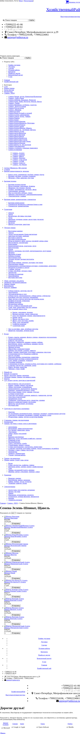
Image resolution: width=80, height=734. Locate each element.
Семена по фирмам (15, 150)
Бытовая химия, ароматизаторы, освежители (20, 199)
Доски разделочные (15, 339)
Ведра (10, 463)
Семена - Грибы (14, 103)
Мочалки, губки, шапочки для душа (21, 178)
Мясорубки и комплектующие (19, 349)
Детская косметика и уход (17, 294)
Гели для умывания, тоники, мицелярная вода (28, 316)
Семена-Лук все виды (16, 108)
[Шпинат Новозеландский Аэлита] (17, 562)
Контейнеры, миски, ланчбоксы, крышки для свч (25, 344)
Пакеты (7, 379)
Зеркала (11, 213)
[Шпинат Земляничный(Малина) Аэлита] (19, 526)
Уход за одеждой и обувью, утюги (20, 193)
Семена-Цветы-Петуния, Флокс (19, 141)
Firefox (70, 724)
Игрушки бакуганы (15, 277)
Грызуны (11, 412)
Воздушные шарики (15, 231)
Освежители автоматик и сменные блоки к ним (25, 204)
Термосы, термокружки (16, 453)
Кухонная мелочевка (15, 345)
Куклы (10, 249)
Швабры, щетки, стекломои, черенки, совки (24, 472)
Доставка (11, 67)
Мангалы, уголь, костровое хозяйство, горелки (25, 438)
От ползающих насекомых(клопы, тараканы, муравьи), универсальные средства (36, 413)
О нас (10, 76)
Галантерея (8, 209)
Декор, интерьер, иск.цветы (14, 281)
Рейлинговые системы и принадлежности (23, 359)
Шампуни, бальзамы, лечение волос (21, 330)
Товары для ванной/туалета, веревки (21, 470)
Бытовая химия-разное (16, 203)
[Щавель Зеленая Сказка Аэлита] (16, 589)
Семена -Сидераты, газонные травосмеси (23, 148)
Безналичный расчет (15, 75)
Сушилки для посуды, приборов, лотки (22, 365)
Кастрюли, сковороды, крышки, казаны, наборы (25, 342)
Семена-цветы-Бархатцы (17, 133)
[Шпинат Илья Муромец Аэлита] (16, 535)
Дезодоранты (13, 292)
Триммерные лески (15, 399)
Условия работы (14, 70)
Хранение (7, 475)
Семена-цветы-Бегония (16, 135)
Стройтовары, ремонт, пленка (19, 445)
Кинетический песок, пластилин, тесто (22, 246)
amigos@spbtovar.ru (17, 37)
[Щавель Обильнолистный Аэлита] (17, 626)
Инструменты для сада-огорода (19, 384)
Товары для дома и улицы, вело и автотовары (20, 423)
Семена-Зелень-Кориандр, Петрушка (21, 123)
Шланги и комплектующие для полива (22, 402)
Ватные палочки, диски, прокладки (25, 314)
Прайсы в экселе (14, 73)
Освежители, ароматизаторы (18, 206)
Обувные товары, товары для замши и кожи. (20, 377)
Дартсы (11, 233)
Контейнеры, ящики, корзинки (19, 480)
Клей (10, 435)
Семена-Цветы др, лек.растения (19, 145)
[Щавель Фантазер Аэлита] (14, 617)
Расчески (11, 223)
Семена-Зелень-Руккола (16, 125)
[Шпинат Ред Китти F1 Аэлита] (15, 580)
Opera (43, 724)
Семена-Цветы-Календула (17, 138)
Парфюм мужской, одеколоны (19, 301)
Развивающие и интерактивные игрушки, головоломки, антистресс (32, 266)
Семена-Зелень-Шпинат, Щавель (20, 128)
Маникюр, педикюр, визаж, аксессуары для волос (26, 219)
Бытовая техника (10, 181)
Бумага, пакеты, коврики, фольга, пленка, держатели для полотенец (32, 337)
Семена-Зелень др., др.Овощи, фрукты (22, 130)
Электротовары (9, 487)
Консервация (8, 286)
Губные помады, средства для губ (20, 291)
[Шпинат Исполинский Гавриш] (16, 544)
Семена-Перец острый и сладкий (20, 113)
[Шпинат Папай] (10, 571)
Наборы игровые (14, 256)
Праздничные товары (16, 264)
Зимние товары (9, 284)
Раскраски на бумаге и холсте (18, 267)
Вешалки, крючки (14, 478)
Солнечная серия (18, 325)
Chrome (15, 724)
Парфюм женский (14, 302)
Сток (6, 86)
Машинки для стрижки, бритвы (19, 188)
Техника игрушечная (15, 274)
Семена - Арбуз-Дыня (16, 98)
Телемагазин (8, 422)
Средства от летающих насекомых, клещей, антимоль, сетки (29, 415)
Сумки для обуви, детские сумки (20, 271)
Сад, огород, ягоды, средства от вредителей (19, 380)
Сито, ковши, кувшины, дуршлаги (20, 360)
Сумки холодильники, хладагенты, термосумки (25, 447)
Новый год (8, 372)
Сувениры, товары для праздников (16, 420)
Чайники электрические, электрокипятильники (25, 194)
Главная (7, 80)
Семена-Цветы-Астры (16, 131)
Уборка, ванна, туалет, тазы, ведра (16, 460)
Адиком (7, 169)
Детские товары (10, 228)
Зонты (10, 214)
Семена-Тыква (13, 120)
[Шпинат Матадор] (11, 553)
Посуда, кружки (14, 355)
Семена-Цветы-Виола (16, 136)
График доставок (14, 65)
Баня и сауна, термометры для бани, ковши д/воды (26, 174)
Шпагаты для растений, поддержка (20, 404)
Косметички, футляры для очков (19, 216)
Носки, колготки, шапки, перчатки (16, 375)
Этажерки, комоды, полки (17, 483)
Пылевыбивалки (14, 442)
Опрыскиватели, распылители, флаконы (22, 389)
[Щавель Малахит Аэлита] (14, 608)
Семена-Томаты (14, 118)
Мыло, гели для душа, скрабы (23, 321)
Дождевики (12, 432)
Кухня (6, 334)
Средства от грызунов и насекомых (16, 408)
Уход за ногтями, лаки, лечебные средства (23, 329)
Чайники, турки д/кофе (16, 369)
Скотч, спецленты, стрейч (17, 443)
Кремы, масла (17, 317)
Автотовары (12, 427)
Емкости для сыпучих (16, 340)
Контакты (11, 72)
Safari (22, 724)
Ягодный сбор (13, 405)
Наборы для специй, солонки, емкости (22, 350)
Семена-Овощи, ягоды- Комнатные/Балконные (25, 96)
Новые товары (9, 88)
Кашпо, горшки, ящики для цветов (20, 385)
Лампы (10, 493)
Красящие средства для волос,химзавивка (23, 297)
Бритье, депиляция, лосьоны (22, 312)
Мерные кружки (14, 347)
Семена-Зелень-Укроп (16, 126)
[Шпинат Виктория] (11, 516)
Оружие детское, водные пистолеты (21, 259)
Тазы (10, 468)
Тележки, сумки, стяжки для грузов (21, 450)
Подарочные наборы (15, 304)
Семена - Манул (18, 156)
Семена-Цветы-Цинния (16, 143)
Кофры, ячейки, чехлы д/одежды (19, 482)
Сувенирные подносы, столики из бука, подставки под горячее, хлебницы (34, 364)
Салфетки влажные (19, 324)
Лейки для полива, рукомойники (20, 387)
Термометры (12, 452)
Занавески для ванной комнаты (15, 282)
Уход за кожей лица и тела (17, 309)
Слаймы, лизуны (14, 269)
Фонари (11, 498)
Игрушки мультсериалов (17, 239)
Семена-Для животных (16, 146)
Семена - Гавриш (18, 155)
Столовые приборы (15, 362)
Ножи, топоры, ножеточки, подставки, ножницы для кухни (29, 352)
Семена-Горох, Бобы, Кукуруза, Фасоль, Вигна (25, 101)
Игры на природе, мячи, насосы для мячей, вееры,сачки (28, 241)
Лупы (10, 218)
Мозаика (11, 252)
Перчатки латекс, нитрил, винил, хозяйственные (25, 467)
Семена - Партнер (18, 158)
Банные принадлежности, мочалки (16, 171)
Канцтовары (12, 244)
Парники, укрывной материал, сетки (21, 390)
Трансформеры (13, 276)
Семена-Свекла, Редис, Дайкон (19, 116)
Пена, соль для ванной (20, 322)
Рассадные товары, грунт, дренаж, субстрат (23, 392)
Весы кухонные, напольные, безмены (21, 186)
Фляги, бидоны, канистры (17, 367)
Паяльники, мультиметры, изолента (21, 495)
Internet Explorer (6, 723)
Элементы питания (15, 500)
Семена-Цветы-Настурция (17, 140)
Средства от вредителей (16, 397)
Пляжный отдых (14, 440)
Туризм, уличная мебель (16, 455)
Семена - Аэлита (18, 153)
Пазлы (10, 261)
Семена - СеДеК (18, 161)
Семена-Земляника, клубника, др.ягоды (22, 105)
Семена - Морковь (14, 110)
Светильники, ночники (16, 191)
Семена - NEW (9, 93)
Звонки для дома (14, 491)
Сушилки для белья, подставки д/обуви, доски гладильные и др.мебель (33, 448)
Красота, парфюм (10, 287)
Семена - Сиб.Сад (18, 163)
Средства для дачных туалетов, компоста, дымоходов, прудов (30, 395)
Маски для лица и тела (20, 319)
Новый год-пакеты (11, 374)
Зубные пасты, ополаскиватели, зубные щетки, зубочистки (29, 296)
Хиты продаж (9, 90)
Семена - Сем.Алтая (19, 159)
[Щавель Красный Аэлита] (14, 599)
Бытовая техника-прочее (17, 184)
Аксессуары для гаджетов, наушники (21, 490)
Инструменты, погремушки (18, 242)
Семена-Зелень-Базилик (16, 121)
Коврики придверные (16, 437)
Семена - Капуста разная (17, 106)
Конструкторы (13, 247)
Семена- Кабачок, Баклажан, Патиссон (22, 100)
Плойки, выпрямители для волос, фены (22, 189)
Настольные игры (14, 257)
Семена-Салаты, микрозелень (18, 115)
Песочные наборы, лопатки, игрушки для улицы (25, 262)
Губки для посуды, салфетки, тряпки (21, 465)
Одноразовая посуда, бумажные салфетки (23, 354)
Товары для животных (12, 458)
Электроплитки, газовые (17, 196)
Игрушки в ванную (15, 238)
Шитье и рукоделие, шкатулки (19, 224)
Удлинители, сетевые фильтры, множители (23, 496)
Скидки (11, 68)
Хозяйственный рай (11, 81)
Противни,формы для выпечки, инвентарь (23, 357)
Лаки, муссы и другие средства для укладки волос (26, 299)
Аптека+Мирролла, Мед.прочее (15, 168)
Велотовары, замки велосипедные (20, 428)
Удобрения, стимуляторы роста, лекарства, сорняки (26, 400)
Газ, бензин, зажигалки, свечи (19, 430)
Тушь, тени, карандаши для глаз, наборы (22, 307)
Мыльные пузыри (14, 254)
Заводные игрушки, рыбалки (18, 236)
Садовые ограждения (15, 394)
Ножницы (12, 221)
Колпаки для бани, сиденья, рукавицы (22, 176)
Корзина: (74, 2)
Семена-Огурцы (14, 111)
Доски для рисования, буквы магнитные (22, 234)
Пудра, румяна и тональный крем (20, 306)
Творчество (12, 272)
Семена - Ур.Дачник (19, 164)
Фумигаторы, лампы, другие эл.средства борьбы (25, 417)
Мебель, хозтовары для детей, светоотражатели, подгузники (29, 251)
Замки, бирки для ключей (17, 433)
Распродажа (8, 91)
